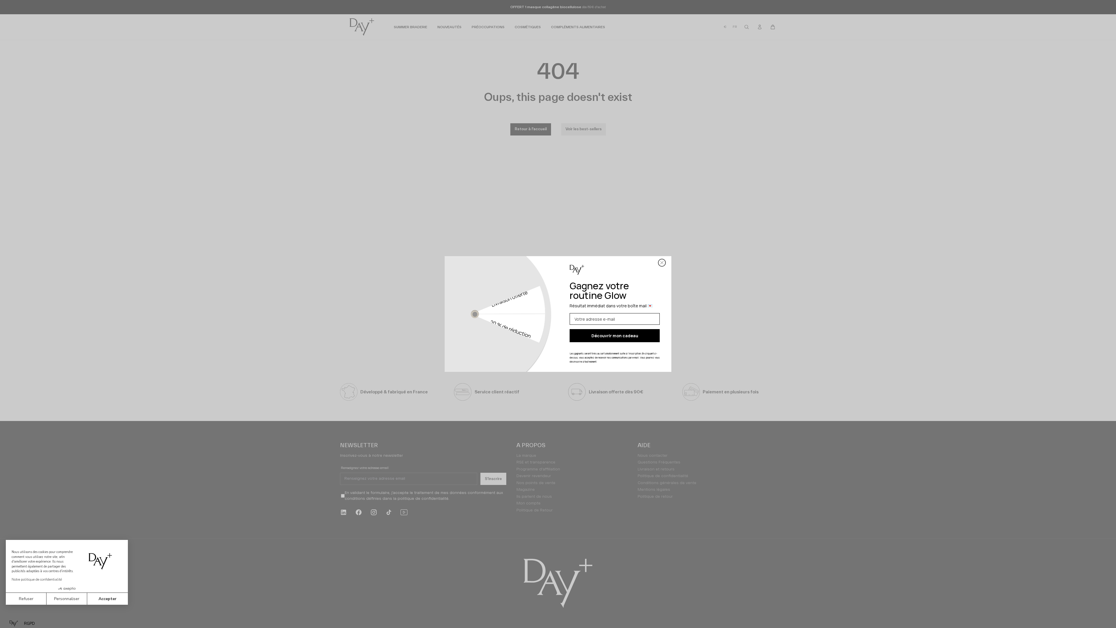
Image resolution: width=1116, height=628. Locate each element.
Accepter (108, 599)
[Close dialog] (662, 262)
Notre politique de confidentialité (37, 579)
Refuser (26, 599)
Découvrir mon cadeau (614, 335)
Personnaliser (66, 599)
